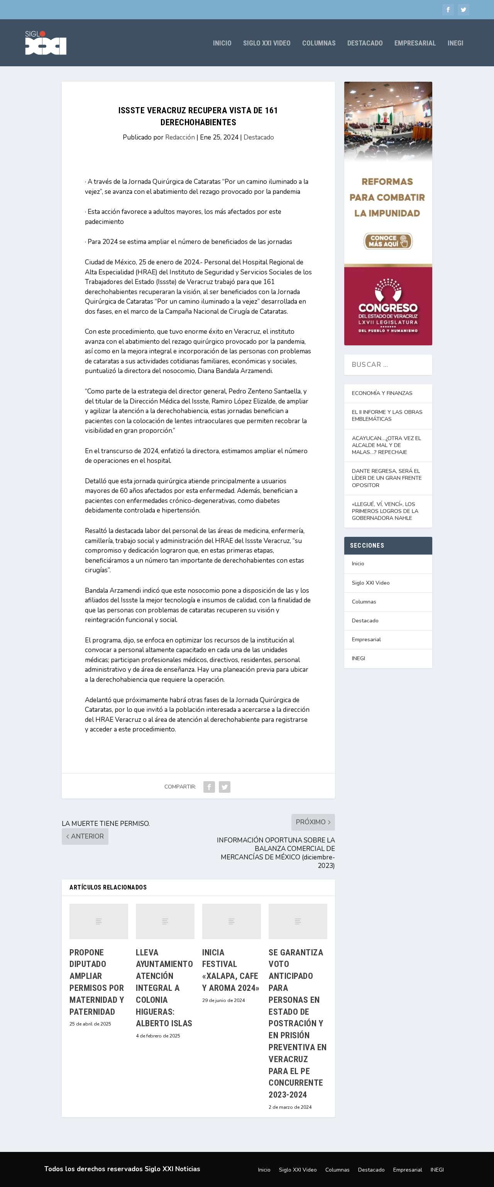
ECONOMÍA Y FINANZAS (382, 393)
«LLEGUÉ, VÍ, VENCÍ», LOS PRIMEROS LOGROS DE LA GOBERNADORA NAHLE (385, 511)
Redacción (180, 137)
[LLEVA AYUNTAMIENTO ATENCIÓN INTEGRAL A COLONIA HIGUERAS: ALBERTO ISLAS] (165, 921)
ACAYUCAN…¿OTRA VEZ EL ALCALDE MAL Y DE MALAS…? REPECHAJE (386, 445)
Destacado (365, 43)
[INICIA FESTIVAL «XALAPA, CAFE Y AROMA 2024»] (231, 921)
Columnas (319, 43)
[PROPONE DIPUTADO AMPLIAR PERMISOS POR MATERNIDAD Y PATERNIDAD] (98, 921)
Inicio (222, 43)
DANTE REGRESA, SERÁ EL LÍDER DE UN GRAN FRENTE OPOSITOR (387, 478)
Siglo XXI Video (267, 43)
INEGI (456, 43)
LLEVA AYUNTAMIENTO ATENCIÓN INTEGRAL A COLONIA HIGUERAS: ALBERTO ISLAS (164, 988)
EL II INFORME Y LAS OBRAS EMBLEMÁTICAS (387, 416)
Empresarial (415, 43)
